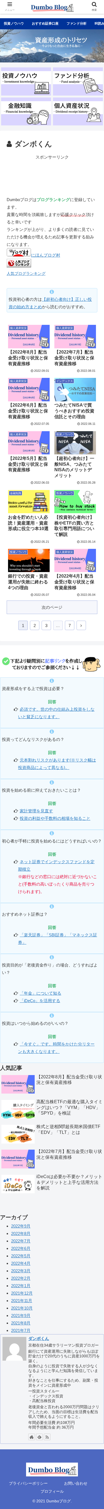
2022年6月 (21, 1248)
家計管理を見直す (36, 811)
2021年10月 (22, 1308)
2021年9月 (21, 1315)
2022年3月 (21, 1270)
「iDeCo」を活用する (40, 1000)
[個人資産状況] (78, 111)
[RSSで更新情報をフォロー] (47, 1437)
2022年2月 (21, 1278)
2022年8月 (21, 1233)
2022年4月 (21, 1263)
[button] (93, 860)
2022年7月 (21, 1241)
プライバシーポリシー (28, 1483)
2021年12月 (22, 1293)
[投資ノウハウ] (26, 81)
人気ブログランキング (26, 274)
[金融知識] (26, 111)
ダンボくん (38, 1338)
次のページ (52, 607)
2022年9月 (21, 1226)
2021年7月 (21, 1330)
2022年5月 (21, 1255)
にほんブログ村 (45, 255)
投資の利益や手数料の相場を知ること (55, 818)
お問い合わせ (75, 1483)
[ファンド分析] (78, 81)
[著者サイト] (31, 1437)
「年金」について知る (40, 993)
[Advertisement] (52, 174)
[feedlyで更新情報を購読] (39, 1437)
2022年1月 (21, 1285)
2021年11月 (21, 1300)
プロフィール (52, 1491)
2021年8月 (21, 1323)
